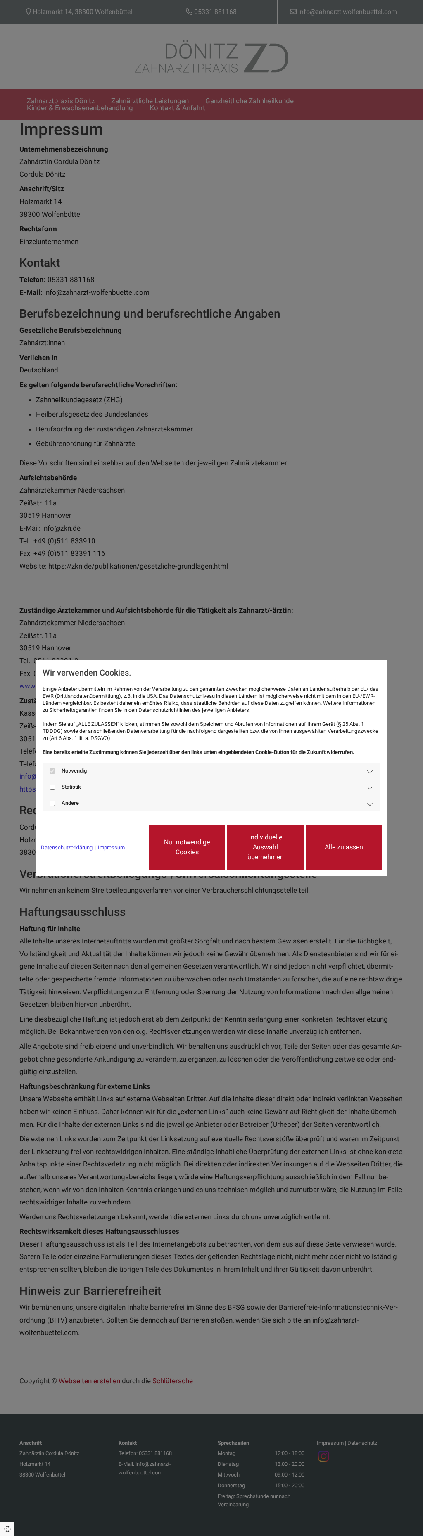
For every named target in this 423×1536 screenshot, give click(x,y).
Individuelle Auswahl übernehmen (265, 847)
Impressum (111, 847)
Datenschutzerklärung (67, 847)
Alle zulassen (344, 847)
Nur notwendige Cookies (187, 847)
